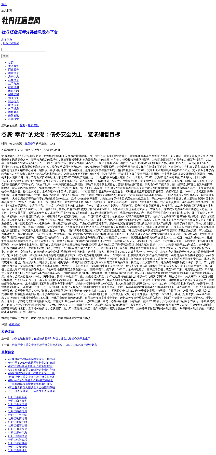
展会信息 (13, 101)
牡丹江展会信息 (17, 432)
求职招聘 (13, 90)
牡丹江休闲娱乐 (17, 439)
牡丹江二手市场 (17, 415)
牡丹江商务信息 (17, 411)
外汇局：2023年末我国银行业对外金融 (31, 362)
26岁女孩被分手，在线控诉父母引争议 (31, 369)
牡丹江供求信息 (17, 404)
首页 (4, 4)
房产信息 (13, 76)
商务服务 (13, 69)
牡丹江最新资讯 (17, 446)
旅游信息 (13, 105)
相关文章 (7, 331)
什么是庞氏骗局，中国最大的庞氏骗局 (31, 391)
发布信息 (6, 39)
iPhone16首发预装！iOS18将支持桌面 (30, 380)
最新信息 (7, 352)
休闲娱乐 (13, 108)
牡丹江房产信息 (17, 407)
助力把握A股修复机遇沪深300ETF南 (30, 366)
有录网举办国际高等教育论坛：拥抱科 (31, 359)
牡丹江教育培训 (17, 418)
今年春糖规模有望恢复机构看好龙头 (30, 383)
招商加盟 (13, 94)
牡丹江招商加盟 (17, 425)
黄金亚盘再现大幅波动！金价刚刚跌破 (31, 387)
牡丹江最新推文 (17, 450)
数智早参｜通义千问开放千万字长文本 (31, 376)
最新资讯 (13, 115)
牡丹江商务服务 (17, 400)
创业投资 (13, 97)
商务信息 (13, 80)
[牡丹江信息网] (22, 24)
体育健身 (13, 112)
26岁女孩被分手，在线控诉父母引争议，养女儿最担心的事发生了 (51, 338)
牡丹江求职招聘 (17, 422)
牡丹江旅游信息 (17, 436)
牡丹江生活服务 (17, 397)
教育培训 (13, 87)
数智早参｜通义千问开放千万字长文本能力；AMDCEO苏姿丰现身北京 (54, 344)
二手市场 (13, 83)
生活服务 (13, 66)
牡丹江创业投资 (17, 429)
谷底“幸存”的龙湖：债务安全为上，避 (31, 373)
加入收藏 (6, 10)
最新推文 (13, 119)
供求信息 (13, 73)
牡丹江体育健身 (17, 443)
